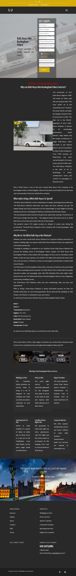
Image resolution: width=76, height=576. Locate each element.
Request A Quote (33, 4)
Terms (12, 530)
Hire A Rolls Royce (46, 550)
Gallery (12, 514)
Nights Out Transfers (47, 530)
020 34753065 (44, 4)
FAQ (11, 526)
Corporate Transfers (47, 522)
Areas (12, 518)
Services (12, 510)
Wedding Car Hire (46, 510)
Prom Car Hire (45, 514)
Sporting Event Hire (46, 526)
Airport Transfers (46, 518)
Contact (12, 522)
